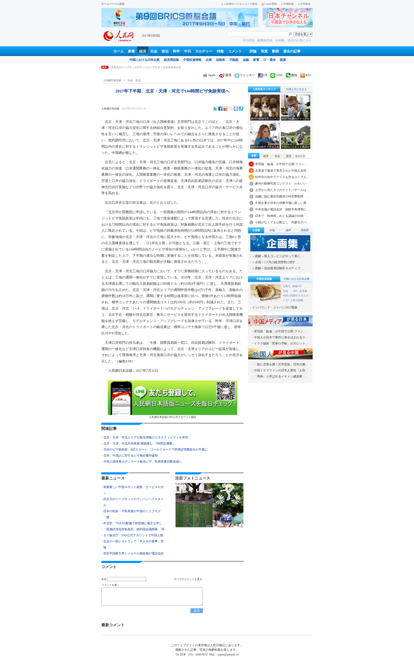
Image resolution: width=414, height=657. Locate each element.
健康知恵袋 (265, 40)
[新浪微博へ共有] (225, 108)
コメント (235, 51)
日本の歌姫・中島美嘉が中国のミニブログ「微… (132, 514)
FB (265, 75)
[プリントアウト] (236, 108)
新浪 (228, 75)
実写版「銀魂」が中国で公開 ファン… (281, 164)
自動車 (220, 59)
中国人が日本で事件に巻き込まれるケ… (281, 337)
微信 (294, 75)
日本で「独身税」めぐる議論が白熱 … (282, 215)
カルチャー (204, 51)
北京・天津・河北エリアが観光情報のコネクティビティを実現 (146, 437)
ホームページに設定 (113, 3)
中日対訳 (249, 40)
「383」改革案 (298, 291)
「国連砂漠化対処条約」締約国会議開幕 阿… (135, 529)
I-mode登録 (270, 3)
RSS (308, 75)
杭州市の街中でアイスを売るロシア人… (282, 177)
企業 (209, 59)
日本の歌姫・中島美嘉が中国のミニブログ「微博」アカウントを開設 (151, 67)
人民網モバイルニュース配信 (240, 3)
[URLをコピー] (231, 108)
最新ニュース (113, 478)
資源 (283, 59)
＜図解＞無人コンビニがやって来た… (277, 256)
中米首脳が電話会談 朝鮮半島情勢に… (282, 209)
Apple (212, 75)
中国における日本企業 (144, 59)
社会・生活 (134, 80)
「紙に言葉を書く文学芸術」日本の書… (281, 364)
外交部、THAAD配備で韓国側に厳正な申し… (134, 523)
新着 (131, 51)
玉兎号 (286, 286)
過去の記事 (292, 51)
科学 (176, 51)
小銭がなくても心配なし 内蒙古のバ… (282, 222)
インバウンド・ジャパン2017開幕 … (277, 307)
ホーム (118, 51)
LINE (279, 75)
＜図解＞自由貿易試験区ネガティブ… (277, 268)
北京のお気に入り (299, 40)
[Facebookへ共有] (220, 108)
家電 (256, 59)
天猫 (286, 291)
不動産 (233, 59)
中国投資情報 (192, 59)
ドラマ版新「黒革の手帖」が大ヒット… (281, 343)
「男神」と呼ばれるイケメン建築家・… (281, 376)
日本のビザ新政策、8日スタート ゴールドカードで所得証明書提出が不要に (156, 449)
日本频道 (305, 3)
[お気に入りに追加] (241, 108)
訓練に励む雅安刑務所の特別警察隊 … (282, 196)
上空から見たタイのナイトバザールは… (282, 190)
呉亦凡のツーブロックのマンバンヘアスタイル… (133, 502)
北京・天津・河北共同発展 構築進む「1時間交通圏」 (139, 443)
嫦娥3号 (296, 286)
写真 (264, 51)
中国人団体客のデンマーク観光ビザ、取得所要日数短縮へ (143, 461)
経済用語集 (171, 59)
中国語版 (288, 3)
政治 (165, 51)
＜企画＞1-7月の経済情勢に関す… (275, 262)
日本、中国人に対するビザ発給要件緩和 (131, 455)
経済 (142, 51)
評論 (253, 51)
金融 (246, 59)
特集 (220, 51)
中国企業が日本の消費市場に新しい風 (280, 203)
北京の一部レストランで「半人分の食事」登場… (133, 544)
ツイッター (247, 75)
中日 (187, 51)
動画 (275, 51)
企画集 (280, 40)
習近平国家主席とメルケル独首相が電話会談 (133, 553)
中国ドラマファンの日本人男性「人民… (281, 370)
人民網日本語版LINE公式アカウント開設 (172, 417)
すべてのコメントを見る (188, 579)
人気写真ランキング (264, 89)
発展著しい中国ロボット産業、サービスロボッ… (133, 490)
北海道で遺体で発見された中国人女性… (282, 170)
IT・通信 (269, 59)
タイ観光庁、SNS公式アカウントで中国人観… (134, 535)
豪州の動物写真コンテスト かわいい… (282, 183)
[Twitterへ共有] (215, 108)
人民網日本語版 (112, 80)
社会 (154, 51)
